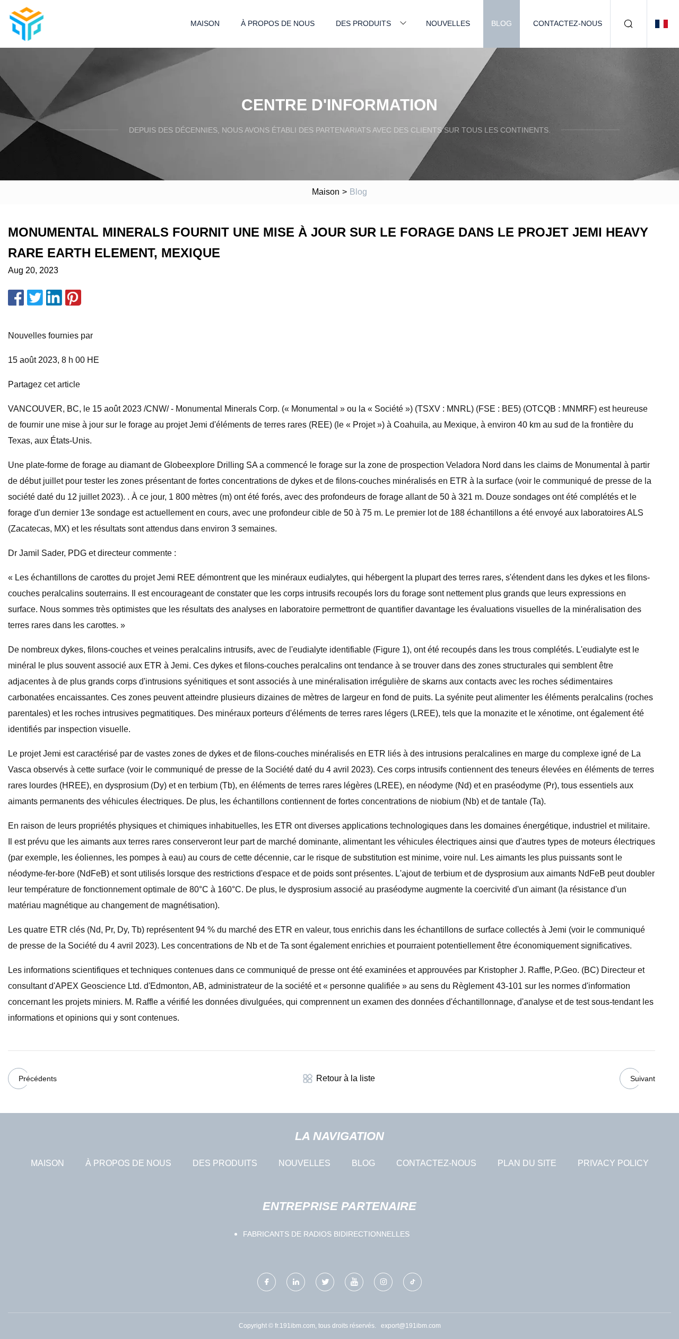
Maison (205, 23)
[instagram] (383, 1282)
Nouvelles (448, 23)
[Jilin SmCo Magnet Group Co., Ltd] (26, 24)
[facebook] (266, 1282)
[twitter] (325, 1282)
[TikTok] (412, 1282)
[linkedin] (295, 1282)
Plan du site (527, 1163)
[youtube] (354, 1282)
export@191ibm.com (411, 1325)
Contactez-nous (567, 23)
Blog (501, 23)
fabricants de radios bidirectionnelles (326, 1234)
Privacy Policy (613, 1163)
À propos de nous (278, 23)
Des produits (363, 23)
